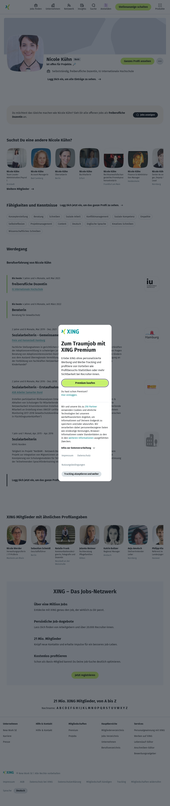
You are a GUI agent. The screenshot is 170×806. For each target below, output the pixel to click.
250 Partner (91, 406)
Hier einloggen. (69, 395)
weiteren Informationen (81, 438)
